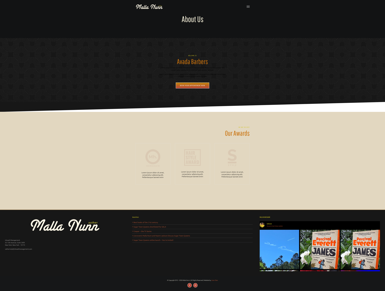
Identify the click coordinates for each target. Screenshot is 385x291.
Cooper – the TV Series (143, 231)
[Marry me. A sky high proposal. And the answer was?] (279, 249)
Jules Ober (214, 280)
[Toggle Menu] (248, 7)
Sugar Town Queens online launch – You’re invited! (153, 240)
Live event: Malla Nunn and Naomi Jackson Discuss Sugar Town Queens (162, 235)
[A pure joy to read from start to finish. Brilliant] (319, 249)
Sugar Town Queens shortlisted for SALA (150, 227)
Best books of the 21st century (146, 222)
